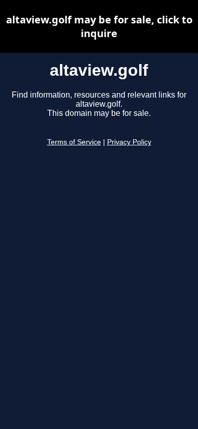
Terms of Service (74, 142)
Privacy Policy (129, 142)
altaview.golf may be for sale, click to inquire (99, 26)
